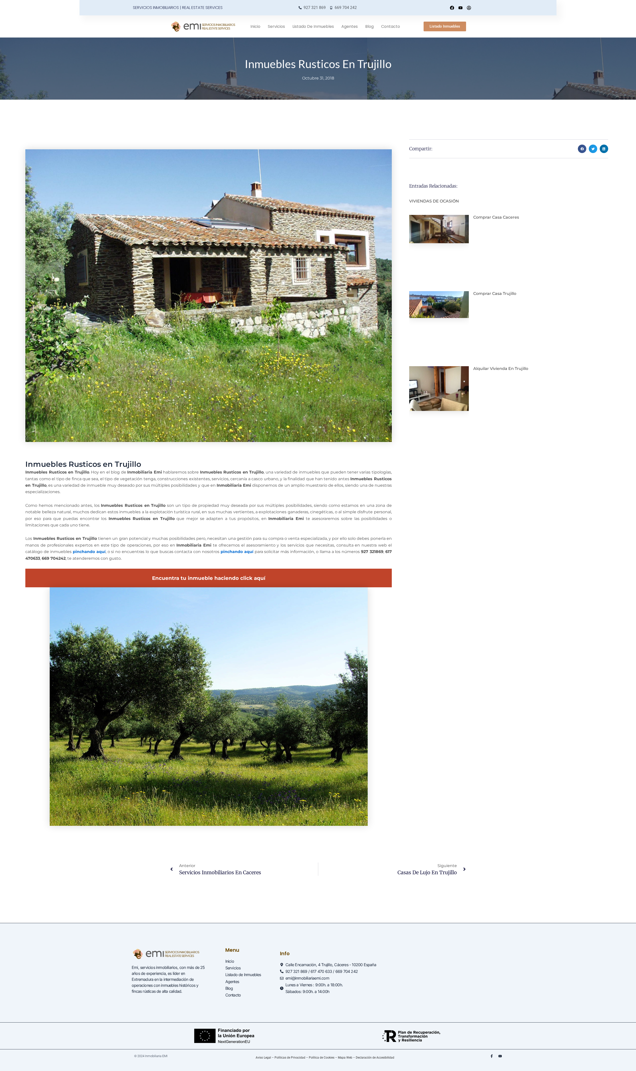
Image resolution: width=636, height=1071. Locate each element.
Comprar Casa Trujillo (494, 293)
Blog (369, 26)
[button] (582, 149)
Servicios (276, 26)
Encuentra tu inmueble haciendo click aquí (208, 578)
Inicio (255, 26)
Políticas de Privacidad (290, 1057)
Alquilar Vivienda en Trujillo (500, 368)
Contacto (390, 26)
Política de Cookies (321, 1057)
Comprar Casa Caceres (496, 217)
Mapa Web (345, 1057)
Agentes (349, 26)
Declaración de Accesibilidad (375, 1057)
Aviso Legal (263, 1057)
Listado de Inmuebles (313, 26)
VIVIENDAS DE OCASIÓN (434, 201)
